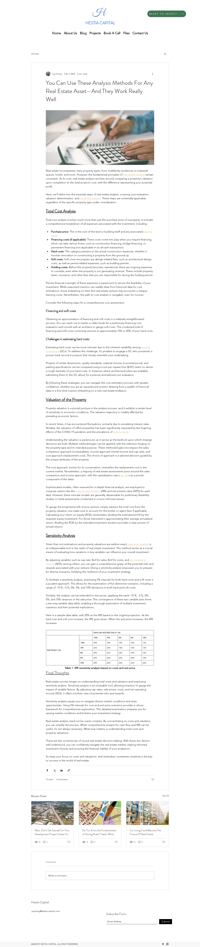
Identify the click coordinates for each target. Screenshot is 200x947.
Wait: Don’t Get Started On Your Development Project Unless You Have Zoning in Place (52, 832)
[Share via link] (68, 770)
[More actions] (152, 74)
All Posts (35, 53)
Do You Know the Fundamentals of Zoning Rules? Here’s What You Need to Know (99, 832)
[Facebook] (162, 944)
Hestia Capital (40, 902)
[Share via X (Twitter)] (54, 770)
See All (165, 795)
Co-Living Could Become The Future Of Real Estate (145, 832)
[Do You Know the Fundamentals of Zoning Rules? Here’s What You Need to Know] (100, 813)
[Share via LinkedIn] (61, 770)
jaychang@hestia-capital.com (45, 911)
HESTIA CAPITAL (100, 23)
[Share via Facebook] (47, 770)
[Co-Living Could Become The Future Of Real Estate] (147, 813)
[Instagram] (167, 944)
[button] (165, 54)
